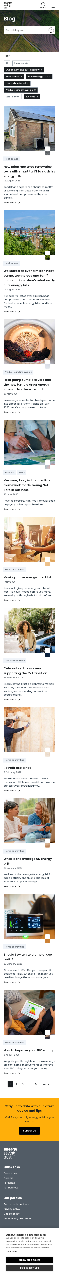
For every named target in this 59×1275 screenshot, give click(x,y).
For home (9, 1183)
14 (36, 1084)
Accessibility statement (18, 1218)
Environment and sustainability (22, 69)
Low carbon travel (16, 83)
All (7, 63)
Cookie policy (12, 1214)
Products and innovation (19, 89)
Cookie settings (29, 1268)
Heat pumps (12, 76)
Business (30, 96)
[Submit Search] (51, 30)
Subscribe (29, 1130)
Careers (8, 1178)
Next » (46, 1084)
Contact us (10, 1173)
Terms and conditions (16, 1204)
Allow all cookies (29, 1260)
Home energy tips (38, 76)
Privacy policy (12, 1209)
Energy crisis (21, 63)
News (22, 472)
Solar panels (13, 96)
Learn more (11, 1251)
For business (11, 1187)
